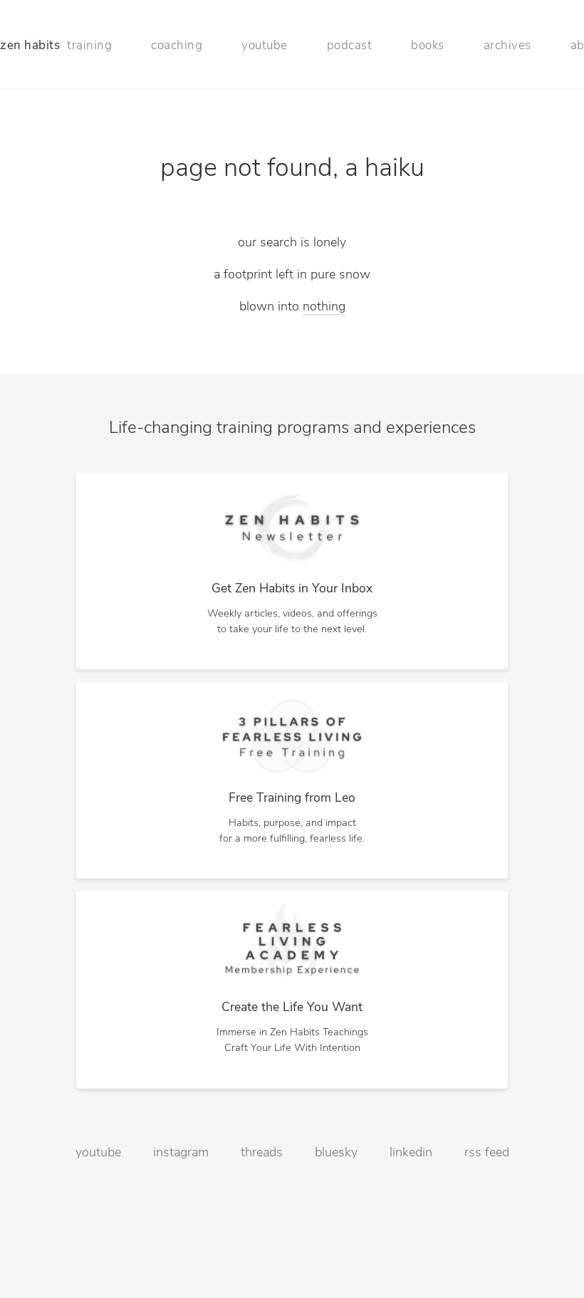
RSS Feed (486, 1153)
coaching (176, 46)
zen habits (30, 46)
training (89, 46)
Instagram (181, 1153)
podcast (349, 46)
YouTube (98, 1153)
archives (507, 46)
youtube (264, 46)
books (427, 46)
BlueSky (336, 1153)
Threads (262, 1153)
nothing (324, 307)
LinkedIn (411, 1153)
